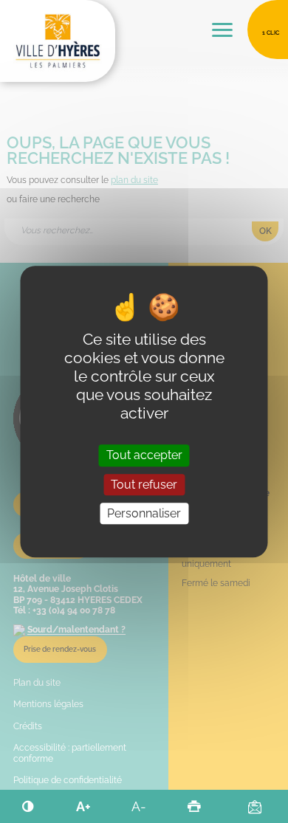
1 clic (270, 32)
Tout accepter (144, 456)
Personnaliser (144, 513)
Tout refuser (144, 485)
